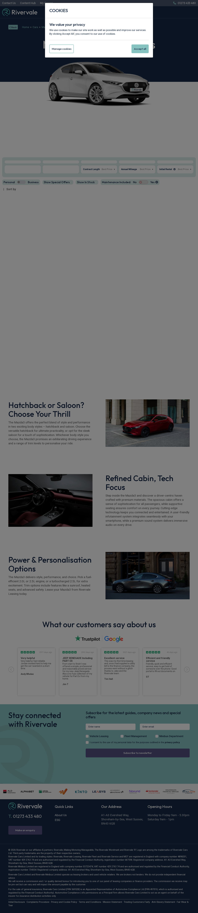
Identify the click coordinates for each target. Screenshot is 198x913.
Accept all (140, 48)
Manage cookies (61, 48)
